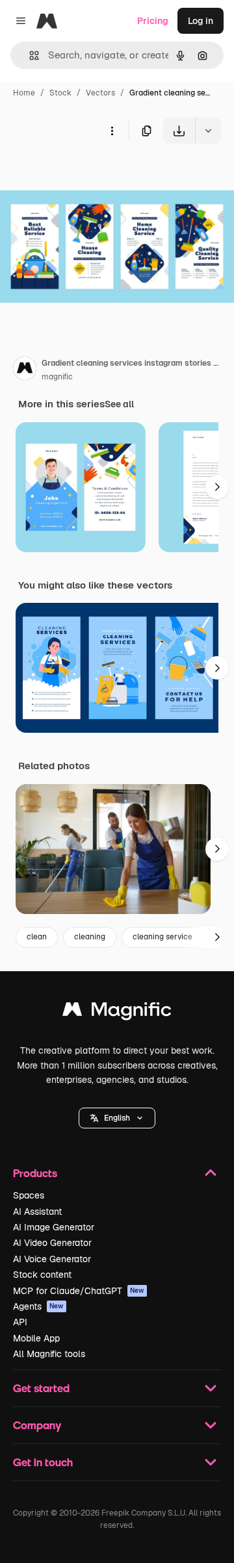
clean (37, 937)
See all (119, 404)
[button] (117, 1118)
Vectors (100, 93)
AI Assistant (37, 1211)
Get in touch (43, 1462)
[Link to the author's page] (24, 370)
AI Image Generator (53, 1227)
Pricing (152, 21)
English (117, 1118)
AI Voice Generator (52, 1259)
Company (37, 1425)
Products (35, 1173)
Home (24, 93)
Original (83, 174)
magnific (57, 377)
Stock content (42, 1274)
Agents (38, 1306)
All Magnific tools (49, 1354)
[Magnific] (117, 1012)
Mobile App (36, 1338)
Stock (60, 93)
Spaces (28, 1195)
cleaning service (162, 937)
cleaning (89, 937)
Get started (41, 1388)
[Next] (217, 487)
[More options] (112, 131)
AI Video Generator (52, 1243)
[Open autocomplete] (29, 55)
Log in (200, 21)
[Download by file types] (208, 131)
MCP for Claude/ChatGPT (78, 1291)
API (20, 1322)
